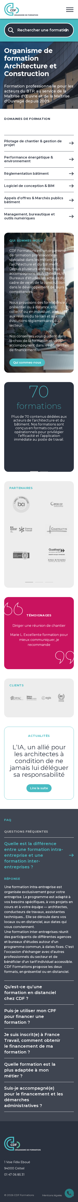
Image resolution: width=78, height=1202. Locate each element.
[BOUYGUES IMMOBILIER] (61, 698)
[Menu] (70, 9)
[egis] (31, 698)
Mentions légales (52, 1195)
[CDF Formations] (22, 1144)
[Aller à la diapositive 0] (34, 471)
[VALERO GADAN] (16, 698)
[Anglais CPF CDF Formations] (21, 504)
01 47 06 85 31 (14, 1174)
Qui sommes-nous (27, 362)
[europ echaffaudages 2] (46, 698)
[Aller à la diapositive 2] (39, 582)
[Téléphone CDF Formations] (69, 1193)
